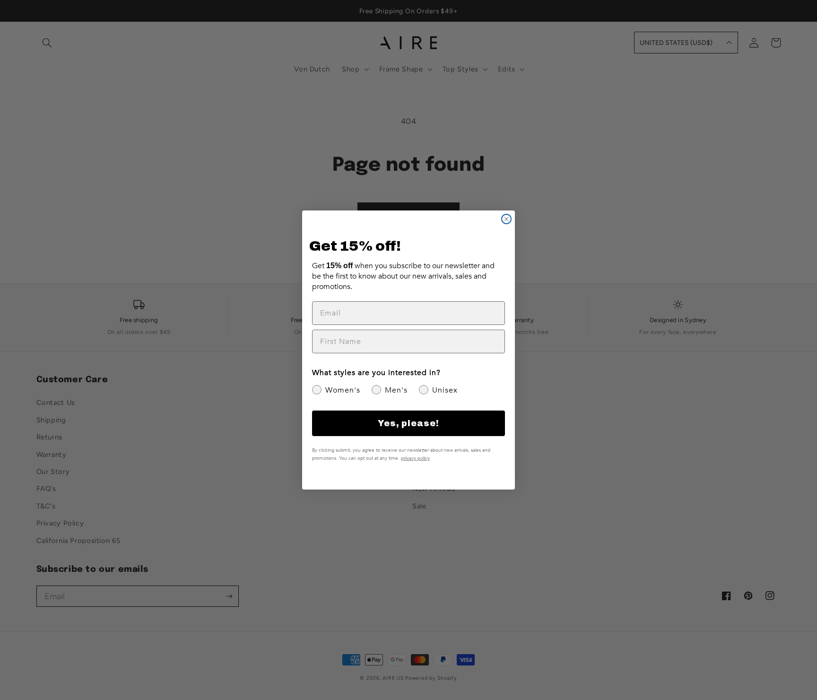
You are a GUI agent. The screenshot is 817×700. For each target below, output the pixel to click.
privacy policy (415, 458)
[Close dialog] (506, 219)
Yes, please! (408, 423)
